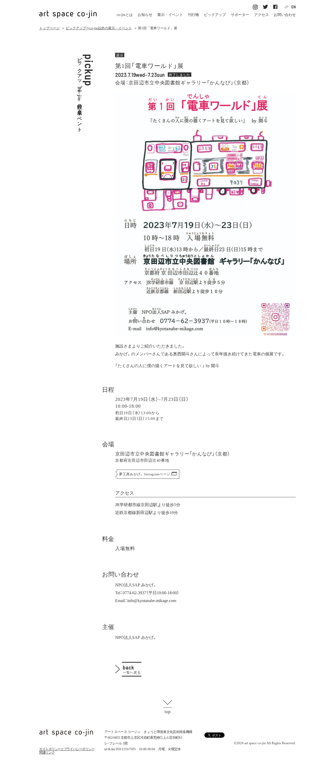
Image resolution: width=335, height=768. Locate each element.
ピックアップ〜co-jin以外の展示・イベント (99, 28)
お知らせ (145, 15)
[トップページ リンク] (68, 11)
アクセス (261, 15)
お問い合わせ (285, 15)
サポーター (240, 15)
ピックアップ (215, 15)
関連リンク (47, 752)
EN (293, 7)
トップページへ (66, 732)
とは (125, 15)
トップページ (49, 28)
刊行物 (193, 15)
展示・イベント (170, 15)
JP (286, 7)
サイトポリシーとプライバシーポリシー (66, 749)
